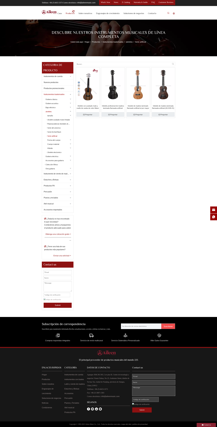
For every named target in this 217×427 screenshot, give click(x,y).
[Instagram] (100, 409)
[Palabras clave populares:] (168, 14)
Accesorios (68, 393)
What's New (105, 2)
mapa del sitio (126, 424)
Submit (57, 305)
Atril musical (49, 204)
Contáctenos (47, 408)
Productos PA (49, 186)
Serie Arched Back (54, 132)
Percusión (48, 192)
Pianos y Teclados (71, 403)
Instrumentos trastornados (54, 94)
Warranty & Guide (141, 2)
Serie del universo (54, 128)
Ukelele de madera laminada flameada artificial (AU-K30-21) (163, 107)
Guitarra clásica (51, 99)
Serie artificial (52, 136)
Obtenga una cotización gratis (58, 234)
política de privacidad (140, 424)
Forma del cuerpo (53, 140)
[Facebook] (88, 409)
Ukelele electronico (54, 152)
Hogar (44, 375)
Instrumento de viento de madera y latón (58, 174)
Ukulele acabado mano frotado (58, 120)
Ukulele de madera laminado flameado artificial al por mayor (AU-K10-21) (138, 107)
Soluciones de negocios (51, 398)
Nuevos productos (51, 82)
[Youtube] (96, 409)
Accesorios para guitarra (55, 160)
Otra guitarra (50, 169)
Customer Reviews (166, 2)
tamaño (50, 116)
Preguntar (88, 114)
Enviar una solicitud (62, 256)
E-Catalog (126, 2)
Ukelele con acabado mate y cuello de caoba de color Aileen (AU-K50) (88, 107)
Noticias (45, 403)
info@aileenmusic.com (86, 3)
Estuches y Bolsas (51, 180)
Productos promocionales (54, 88)
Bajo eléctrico (50, 107)
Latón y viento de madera (74, 384)
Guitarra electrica (52, 156)
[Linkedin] (92, 409)
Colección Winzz (52, 165)
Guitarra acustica (52, 103)
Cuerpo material (53, 144)
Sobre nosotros (48, 384)
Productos (46, 379)
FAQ (153, 2)
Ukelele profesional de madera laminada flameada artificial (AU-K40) (113, 107)
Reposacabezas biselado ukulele (59, 124)
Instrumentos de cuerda (53, 76)
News (116, 2)
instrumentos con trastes (74, 379)
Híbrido (50, 148)
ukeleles (49, 112)
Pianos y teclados (51, 198)
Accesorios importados (53, 210)
